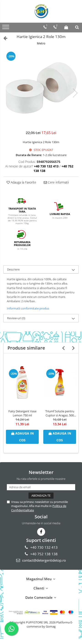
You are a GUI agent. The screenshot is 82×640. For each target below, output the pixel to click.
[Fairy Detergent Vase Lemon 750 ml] (22, 382)
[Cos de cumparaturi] (66, 27)
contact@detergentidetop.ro (43, 560)
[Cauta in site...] (77, 27)
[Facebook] (41, 532)
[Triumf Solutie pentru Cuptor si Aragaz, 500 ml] (59, 382)
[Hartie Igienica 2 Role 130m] (41, 88)
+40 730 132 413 (43, 547)
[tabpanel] (41, 88)
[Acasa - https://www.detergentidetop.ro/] (41, 11)
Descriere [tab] (13, 269)
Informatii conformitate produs (28, 308)
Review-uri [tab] (16, 318)
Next (75, 93)
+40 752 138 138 (43, 554)
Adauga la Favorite (23, 182)
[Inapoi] (3, 38)
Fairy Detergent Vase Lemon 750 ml (22, 413)
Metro (41, 43)
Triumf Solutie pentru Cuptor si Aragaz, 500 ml (59, 413)
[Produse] (6, 28)
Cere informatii (58, 182)
